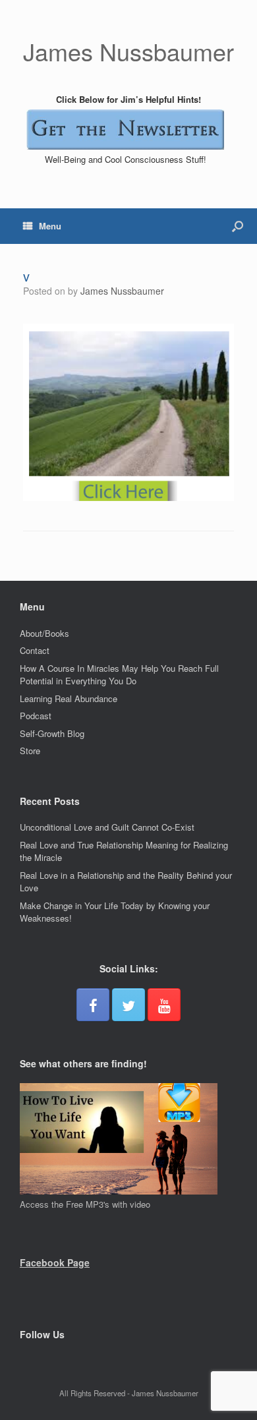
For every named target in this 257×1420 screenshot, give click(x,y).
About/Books (44, 633)
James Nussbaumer (122, 290)
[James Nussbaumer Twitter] (128, 1004)
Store (30, 750)
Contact (34, 650)
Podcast (35, 715)
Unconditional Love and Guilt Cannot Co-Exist (107, 827)
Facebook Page (55, 1262)
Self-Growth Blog (52, 733)
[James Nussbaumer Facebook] (92, 1004)
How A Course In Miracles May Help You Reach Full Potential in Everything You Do (119, 675)
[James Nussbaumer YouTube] (164, 1004)
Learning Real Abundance (68, 698)
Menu (50, 226)
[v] (128, 497)
